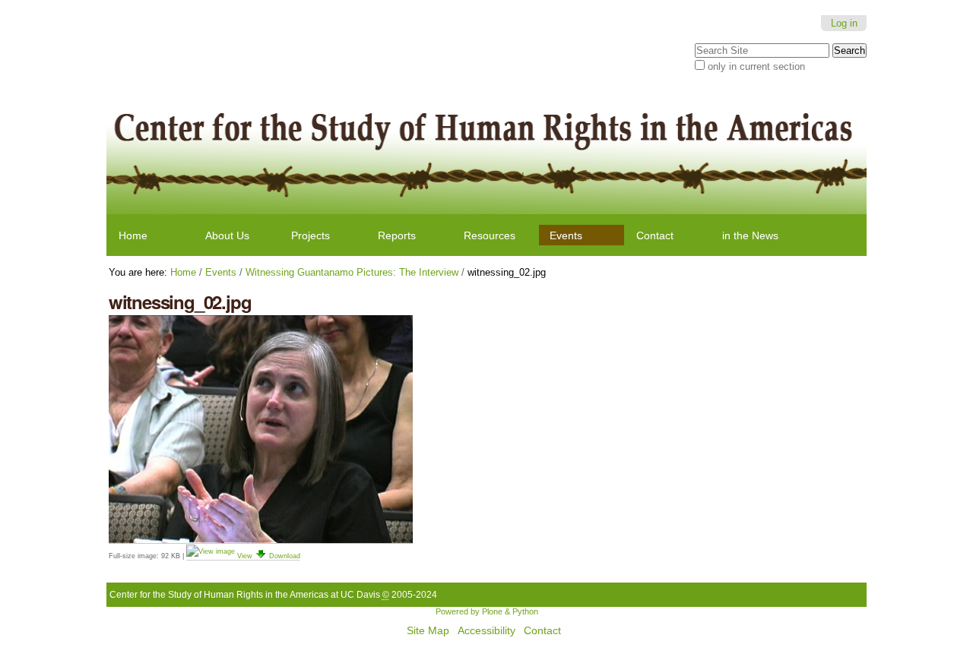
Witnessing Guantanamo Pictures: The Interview (352, 272)
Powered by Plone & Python (487, 611)
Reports (397, 235)
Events (566, 235)
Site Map (428, 630)
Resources (489, 235)
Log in (844, 23)
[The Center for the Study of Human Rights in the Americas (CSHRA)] (486, 150)
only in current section (756, 66)
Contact (654, 235)
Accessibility (486, 630)
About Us (227, 235)
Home (133, 235)
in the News (750, 235)
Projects (310, 235)
